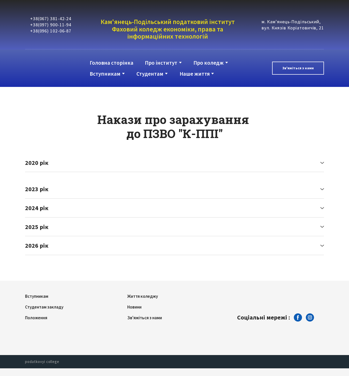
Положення (36, 318)
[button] (298, 68)
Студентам (149, 73)
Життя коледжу (142, 296)
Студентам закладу (44, 307)
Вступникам (105, 73)
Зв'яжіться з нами (144, 318)
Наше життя (195, 73)
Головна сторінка (111, 62)
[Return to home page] (46, 68)
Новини (134, 307)
